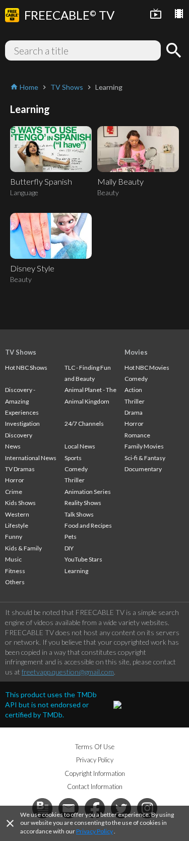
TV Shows (20, 352)
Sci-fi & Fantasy (144, 458)
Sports (73, 458)
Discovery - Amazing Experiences (22, 401)
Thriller (75, 480)
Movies (136, 352)
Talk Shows (79, 514)
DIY (69, 548)
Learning (76, 571)
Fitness (15, 571)
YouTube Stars (83, 559)
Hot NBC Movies (146, 367)
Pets (71, 536)
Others (15, 582)
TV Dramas (20, 469)
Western (17, 514)
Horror (14, 480)
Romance (137, 435)
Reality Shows (83, 503)
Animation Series (88, 491)
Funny (13, 536)
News (13, 446)
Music (13, 559)
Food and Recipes (88, 525)
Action (133, 390)
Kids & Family (23, 548)
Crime (13, 491)
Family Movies (144, 446)
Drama (133, 412)
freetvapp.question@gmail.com (68, 671)
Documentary (143, 469)
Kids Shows (20, 503)
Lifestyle (16, 525)
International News (30, 458)
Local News (80, 446)
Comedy (76, 469)
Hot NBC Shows (26, 367)
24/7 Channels (84, 423)
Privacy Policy (94, 831)
